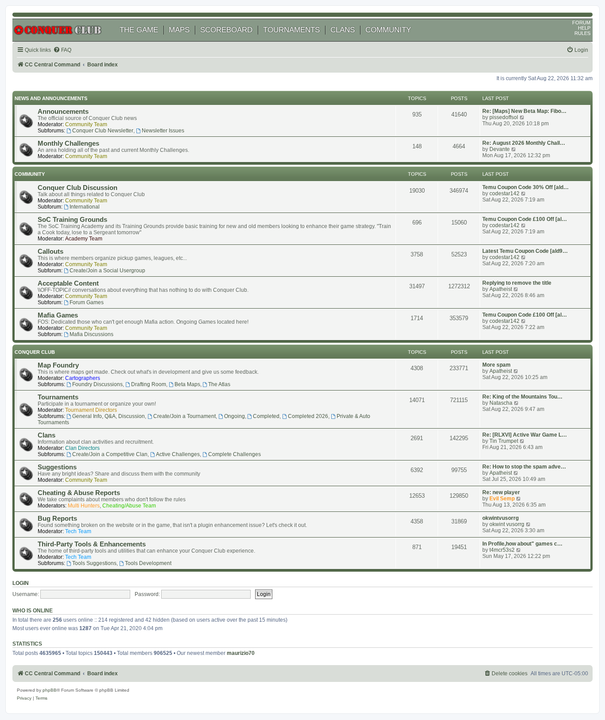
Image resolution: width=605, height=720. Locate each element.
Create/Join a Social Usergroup (107, 270)
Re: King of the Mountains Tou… (522, 397)
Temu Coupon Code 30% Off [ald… (525, 187)
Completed (266, 416)
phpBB (50, 690)
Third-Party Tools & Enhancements (92, 544)
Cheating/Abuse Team (129, 506)
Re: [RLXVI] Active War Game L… (524, 435)
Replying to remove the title (516, 283)
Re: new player (501, 492)
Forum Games (87, 302)
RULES (582, 33)
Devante (499, 149)
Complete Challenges (234, 454)
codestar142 (504, 193)
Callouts (50, 251)
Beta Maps (187, 384)
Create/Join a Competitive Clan (109, 454)
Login (20, 583)
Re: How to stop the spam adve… (524, 467)
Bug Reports (57, 518)
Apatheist (500, 289)
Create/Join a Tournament (184, 416)
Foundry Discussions (97, 384)
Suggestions (57, 467)
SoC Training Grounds (72, 219)
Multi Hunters (84, 506)
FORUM (581, 22)
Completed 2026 (308, 416)
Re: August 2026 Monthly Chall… (523, 143)
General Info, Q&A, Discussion (108, 416)
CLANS (342, 30)
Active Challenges (178, 454)
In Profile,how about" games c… (522, 544)
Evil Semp (502, 498)
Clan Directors (82, 448)
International (85, 207)
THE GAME (139, 30)
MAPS (179, 30)
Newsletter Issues (163, 131)
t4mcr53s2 (502, 550)
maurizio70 (241, 653)
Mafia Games (58, 315)
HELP (584, 28)
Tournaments (58, 397)
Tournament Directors (91, 410)
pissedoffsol (503, 117)
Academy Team (83, 239)
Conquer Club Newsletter (102, 131)
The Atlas (219, 384)
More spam (496, 365)
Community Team (86, 124)
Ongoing (234, 416)
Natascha (500, 403)
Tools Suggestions (94, 563)
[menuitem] (62, 50)
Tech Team (78, 531)
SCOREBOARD (226, 30)
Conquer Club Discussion (77, 187)
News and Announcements (51, 98)
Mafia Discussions (91, 334)
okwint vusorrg (506, 524)
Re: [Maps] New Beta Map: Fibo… (524, 111)
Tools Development (148, 563)
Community (30, 174)
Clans (46, 435)
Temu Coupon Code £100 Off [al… (524, 219)
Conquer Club (35, 352)
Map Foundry (58, 365)
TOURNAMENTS (291, 30)
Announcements (63, 111)
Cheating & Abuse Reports (79, 492)
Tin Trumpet (503, 441)
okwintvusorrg (500, 518)
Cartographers (82, 378)
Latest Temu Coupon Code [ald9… (525, 251)
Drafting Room (148, 384)
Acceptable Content (68, 283)
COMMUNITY (388, 30)
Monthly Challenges (68, 143)
